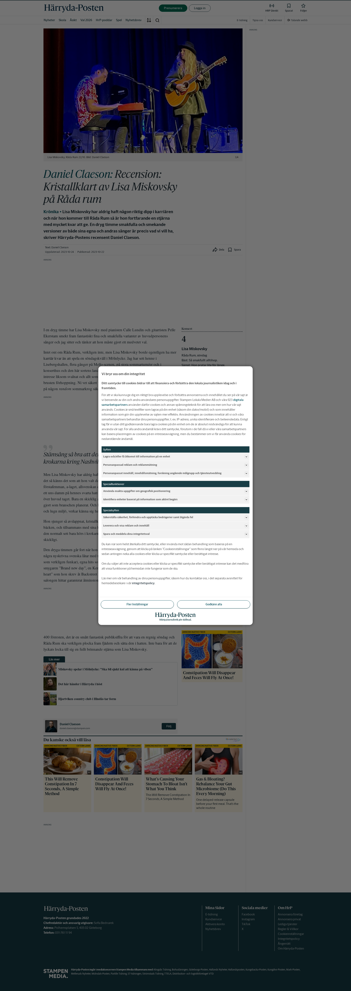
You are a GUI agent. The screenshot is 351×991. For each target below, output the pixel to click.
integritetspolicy (143, 583)
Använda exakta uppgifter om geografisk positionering (136, 491)
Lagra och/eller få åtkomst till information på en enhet (136, 456)
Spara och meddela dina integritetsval (126, 534)
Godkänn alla (214, 604)
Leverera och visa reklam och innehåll (126, 525)
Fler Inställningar (137, 604)
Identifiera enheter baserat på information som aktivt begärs (140, 499)
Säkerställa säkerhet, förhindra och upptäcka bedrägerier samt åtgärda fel (148, 517)
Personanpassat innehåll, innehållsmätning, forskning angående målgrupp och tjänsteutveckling (162, 473)
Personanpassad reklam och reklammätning (130, 465)
